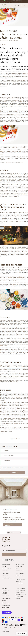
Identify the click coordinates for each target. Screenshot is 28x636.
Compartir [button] (3, 44)
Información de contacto (21, 594)
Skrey (7, 631)
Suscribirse (14, 554)
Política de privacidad (20, 590)
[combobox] (14, 532)
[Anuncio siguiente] (25, 1)
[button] (15, 5)
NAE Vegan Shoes (9, 627)
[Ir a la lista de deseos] (12, 5)
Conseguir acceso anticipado (9, 524)
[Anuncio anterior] (2, 1)
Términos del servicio (20, 592)
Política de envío (19, 596)
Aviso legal (18, 598)
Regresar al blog (14, 439)
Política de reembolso (20, 588)
